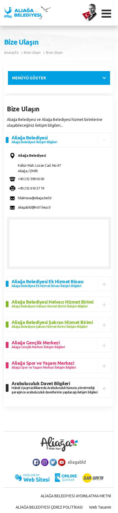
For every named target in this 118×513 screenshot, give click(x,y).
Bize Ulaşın (32, 52)
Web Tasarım (100, 507)
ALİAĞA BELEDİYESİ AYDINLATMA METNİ (76, 496)
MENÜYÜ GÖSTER (29, 78)
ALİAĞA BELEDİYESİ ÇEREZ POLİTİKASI (49, 507)
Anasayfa (11, 52)
